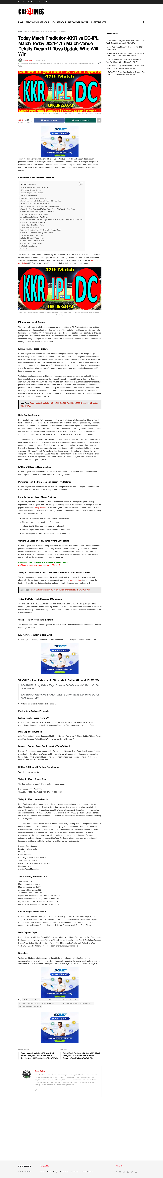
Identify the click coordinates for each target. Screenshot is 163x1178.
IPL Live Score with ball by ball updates (63, 1000)
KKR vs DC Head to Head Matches (33, 198)
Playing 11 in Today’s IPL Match (33, 222)
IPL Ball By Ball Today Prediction (35, 1000)
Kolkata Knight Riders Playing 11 (36, 225)
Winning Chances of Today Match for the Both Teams (40, 206)
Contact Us (26, 2)
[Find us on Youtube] (120, 1172)
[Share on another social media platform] (99, 120)
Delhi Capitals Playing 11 (33, 227)
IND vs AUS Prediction (78, 22)
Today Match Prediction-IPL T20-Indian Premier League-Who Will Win (45, 32)
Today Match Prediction (37, 22)
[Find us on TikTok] (132, 1171)
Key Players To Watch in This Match (35, 217)
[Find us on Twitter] (124, 1171)
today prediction (41, 507)
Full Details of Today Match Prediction (34, 187)
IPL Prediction (59, 22)
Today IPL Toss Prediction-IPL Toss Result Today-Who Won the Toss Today (48, 209)
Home (20, 2)
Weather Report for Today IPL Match (35, 214)
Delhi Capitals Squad (29, 246)
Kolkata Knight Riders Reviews (32, 193)
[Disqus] (59, 1127)
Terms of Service (36, 2)
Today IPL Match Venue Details (33, 238)
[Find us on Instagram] (136, 1172)
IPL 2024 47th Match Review (31, 190)
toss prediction (75, 580)
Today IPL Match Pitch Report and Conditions (38, 211)
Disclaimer (46, 2)
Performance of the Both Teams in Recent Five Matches (41, 201)
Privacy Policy (52, 1172)
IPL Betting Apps (98, 22)
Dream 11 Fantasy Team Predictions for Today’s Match (41, 230)
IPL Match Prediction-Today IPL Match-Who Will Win (37, 1003)
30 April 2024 (40, 60)
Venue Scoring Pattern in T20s (33, 240)
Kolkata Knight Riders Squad (32, 243)
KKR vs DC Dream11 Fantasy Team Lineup (37, 232)
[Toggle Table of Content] (80, 184)
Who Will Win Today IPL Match (30, 1006)
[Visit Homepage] (31, 11)
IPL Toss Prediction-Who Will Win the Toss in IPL (76, 1003)
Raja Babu (28, 60)
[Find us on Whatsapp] (128, 1172)
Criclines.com (27, 1171)
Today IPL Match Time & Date (32, 235)
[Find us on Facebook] (116, 1172)
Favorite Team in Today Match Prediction (35, 203)
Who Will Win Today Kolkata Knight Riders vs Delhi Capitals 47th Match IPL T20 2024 (52, 219)
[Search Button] (144, 22)
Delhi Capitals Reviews (29, 195)
